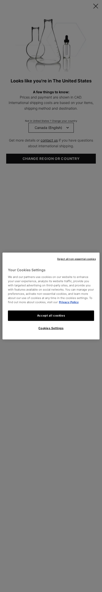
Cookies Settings (50, 328)
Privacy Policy (69, 302)
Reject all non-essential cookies (76, 259)
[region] (50, 296)
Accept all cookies (51, 315)
